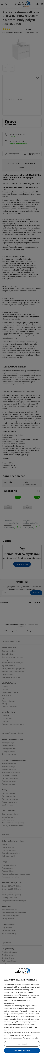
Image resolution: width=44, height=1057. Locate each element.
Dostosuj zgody (22, 1044)
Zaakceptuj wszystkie (22, 1050)
